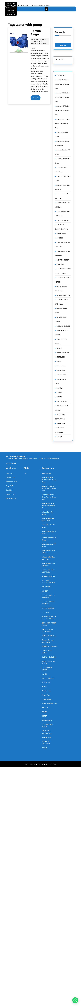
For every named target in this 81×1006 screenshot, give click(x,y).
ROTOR (59, 397)
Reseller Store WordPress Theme (35, 764)
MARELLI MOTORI (63, 352)
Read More (36, 98)
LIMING (59, 348)
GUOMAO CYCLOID (63, 326)
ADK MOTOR (61, 75)
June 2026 (9, 473)
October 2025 (10, 477)
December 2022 (11, 498)
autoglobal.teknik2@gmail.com (42, 5)
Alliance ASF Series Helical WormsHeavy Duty (62, 123)
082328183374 (24, 5)
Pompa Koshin (61, 375)
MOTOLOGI (61, 357)
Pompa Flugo (61, 370)
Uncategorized (61, 423)
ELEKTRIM (60, 264)
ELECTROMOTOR (63, 260)
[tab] (46, 9)
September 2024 (11, 482)
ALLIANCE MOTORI (63, 220)
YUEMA (59, 436)
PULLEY (59, 392)
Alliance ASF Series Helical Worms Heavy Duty (62, 110)
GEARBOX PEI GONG (49, 646)
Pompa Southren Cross (49, 703)
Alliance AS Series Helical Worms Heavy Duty (62, 84)
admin (36, 41)
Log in (26, 473)
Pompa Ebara (61, 366)
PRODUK (60, 388)
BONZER (60, 238)
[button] (75, 1000)
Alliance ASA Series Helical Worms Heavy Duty (62, 97)
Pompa (59, 361)
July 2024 (9, 490)
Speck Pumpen (61, 401)
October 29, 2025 (39, 39)
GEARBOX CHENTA (63, 295)
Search (60, 32)
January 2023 (10, 494)
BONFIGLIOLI (61, 233)
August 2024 (10, 486)
